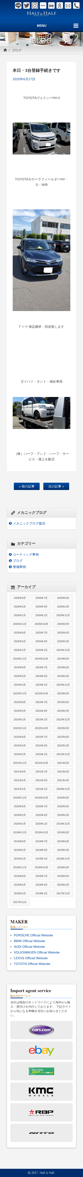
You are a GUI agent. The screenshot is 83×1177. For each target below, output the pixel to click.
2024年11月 (20, 658)
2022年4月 (41, 745)
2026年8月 (20, 597)
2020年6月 (63, 806)
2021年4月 (41, 780)
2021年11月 (20, 763)
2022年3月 (63, 745)
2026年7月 (41, 597)
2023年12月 (63, 684)
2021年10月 (41, 763)
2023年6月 (63, 702)
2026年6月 (63, 597)
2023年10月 (41, 693)
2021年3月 (63, 780)
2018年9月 (63, 867)
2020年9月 (63, 797)
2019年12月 (63, 823)
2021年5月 (20, 780)
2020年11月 (20, 797)
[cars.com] (51, 5)
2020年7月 (41, 806)
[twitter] (26, 5)
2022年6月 (63, 736)
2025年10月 (41, 624)
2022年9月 (63, 728)
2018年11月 (20, 867)
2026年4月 (41, 606)
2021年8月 (20, 771)
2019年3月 (63, 850)
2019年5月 (20, 850)
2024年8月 (20, 667)
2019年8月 (20, 841)
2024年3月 (63, 676)
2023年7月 (41, 702)
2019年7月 (41, 841)
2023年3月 (63, 710)
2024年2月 (20, 684)
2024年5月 (20, 676)
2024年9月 (63, 658)
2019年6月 (63, 841)
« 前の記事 (27, 486)
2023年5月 (20, 710)
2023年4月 (41, 710)
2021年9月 (63, 763)
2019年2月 (20, 858)
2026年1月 (41, 615)
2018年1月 (41, 893)
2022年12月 (63, 719)
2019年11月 (20, 832)
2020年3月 (63, 815)
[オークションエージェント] (59, 5)
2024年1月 (41, 684)
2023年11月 (20, 693)
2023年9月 (63, 693)
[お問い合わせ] (68, 5)
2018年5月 (20, 884)
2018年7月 (41, 876)
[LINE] (18, 5)
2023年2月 (20, 719)
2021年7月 (41, 771)
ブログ (16, 50)
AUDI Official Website (29, 946)
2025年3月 (63, 641)
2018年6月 (63, 876)
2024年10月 (41, 658)
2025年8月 (20, 632)
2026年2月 (20, 615)
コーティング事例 (26, 554)
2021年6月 (63, 771)
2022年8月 (20, 736)
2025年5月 (20, 641)
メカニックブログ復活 (29, 523)
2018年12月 (63, 858)
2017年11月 (20, 902)
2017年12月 (63, 893)
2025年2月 (20, 650)
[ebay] (43, 5)
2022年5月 (20, 745)
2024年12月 (63, 650)
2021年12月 (63, 754)
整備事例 (19, 567)
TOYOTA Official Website (32, 964)
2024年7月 (41, 667)
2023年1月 (41, 719)
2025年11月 (20, 624)
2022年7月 (41, 736)
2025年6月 (63, 632)
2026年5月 (20, 606)
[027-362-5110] (76, 5)
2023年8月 (20, 702)
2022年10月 (41, 728)
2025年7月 (41, 632)
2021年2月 (20, 789)
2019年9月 (63, 832)
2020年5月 (20, 815)
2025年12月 (63, 615)
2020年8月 (20, 806)
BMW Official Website (29, 941)
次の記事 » (56, 486)
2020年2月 (20, 823)
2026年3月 (63, 606)
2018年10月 (41, 867)
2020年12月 (63, 789)
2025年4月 (41, 641)
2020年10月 (41, 797)
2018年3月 (63, 884)
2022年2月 (20, 754)
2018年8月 (20, 876)
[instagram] (35, 5)
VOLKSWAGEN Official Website (37, 952)
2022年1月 (41, 754)
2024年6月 (63, 667)
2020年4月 (41, 815)
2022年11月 (20, 728)
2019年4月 (41, 850)
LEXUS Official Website (31, 958)
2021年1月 (41, 789)
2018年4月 (41, 884)
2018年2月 (20, 893)
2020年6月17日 (24, 79)
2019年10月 (41, 832)
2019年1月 (41, 858)
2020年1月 (41, 823)
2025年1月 (41, 650)
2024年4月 (41, 676)
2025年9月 (63, 624)
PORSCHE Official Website (33, 935)
